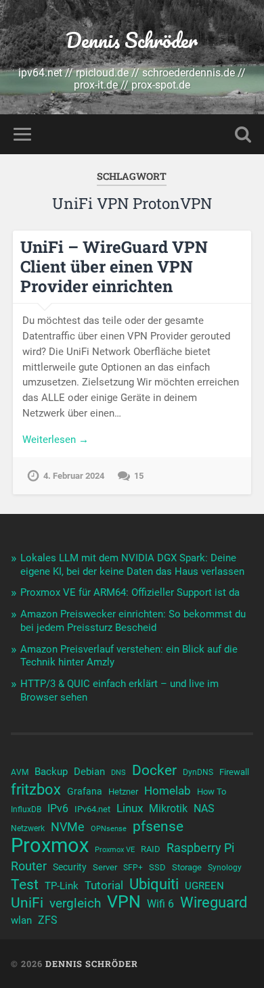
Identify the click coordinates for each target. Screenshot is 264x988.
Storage (187, 867)
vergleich (75, 903)
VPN (124, 902)
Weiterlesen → (55, 439)
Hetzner (123, 791)
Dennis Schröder (132, 40)
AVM (19, 772)
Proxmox (50, 845)
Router (29, 866)
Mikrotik (168, 809)
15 (139, 476)
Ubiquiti (154, 884)
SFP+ (133, 867)
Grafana (84, 791)
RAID (150, 849)
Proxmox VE (115, 849)
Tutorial (104, 885)
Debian (89, 772)
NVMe (68, 827)
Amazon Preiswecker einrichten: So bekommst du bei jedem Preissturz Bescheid (133, 621)
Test (25, 884)
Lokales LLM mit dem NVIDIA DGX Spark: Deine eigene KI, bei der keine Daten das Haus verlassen (132, 565)
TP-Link (62, 886)
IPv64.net (92, 809)
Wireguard (213, 903)
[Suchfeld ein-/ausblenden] (243, 134)
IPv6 (57, 809)
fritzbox (36, 789)
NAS (204, 808)
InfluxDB (26, 809)
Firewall (234, 772)
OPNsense (109, 828)
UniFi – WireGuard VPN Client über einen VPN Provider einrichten (114, 266)
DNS (118, 772)
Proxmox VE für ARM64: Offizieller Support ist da (130, 592)
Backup (51, 772)
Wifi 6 (160, 904)
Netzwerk (28, 828)
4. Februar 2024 (73, 476)
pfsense (158, 826)
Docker (154, 770)
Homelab (167, 790)
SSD (157, 867)
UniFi (27, 903)
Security (70, 867)
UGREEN (204, 886)
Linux (129, 808)
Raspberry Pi (200, 848)
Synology (225, 867)
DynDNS (198, 772)
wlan (21, 920)
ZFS (48, 920)
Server (105, 867)
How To (211, 791)
